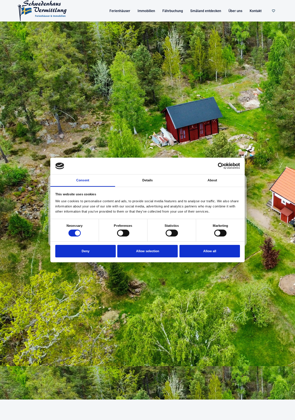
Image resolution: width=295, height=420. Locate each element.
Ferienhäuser (119, 11)
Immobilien (146, 11)
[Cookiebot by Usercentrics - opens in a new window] (221, 166)
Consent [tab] (82, 180)
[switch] (123, 233)
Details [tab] (147, 180)
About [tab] (212, 180)
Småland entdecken (205, 11)
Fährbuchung (172, 11)
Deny (85, 251)
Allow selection (147, 251)
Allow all (209, 251)
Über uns (235, 11)
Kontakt (256, 11)
